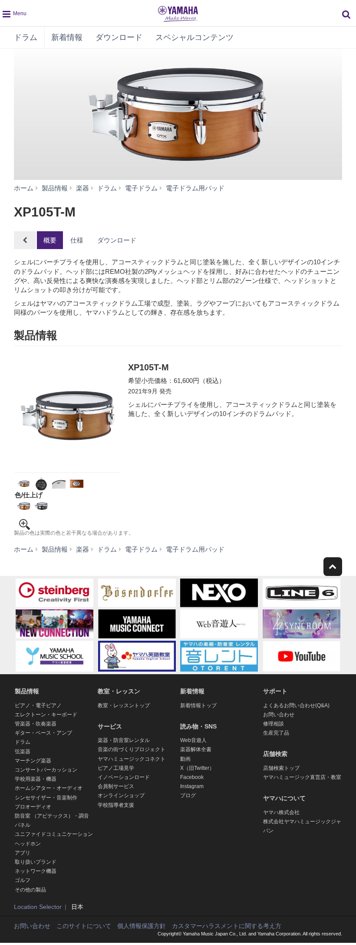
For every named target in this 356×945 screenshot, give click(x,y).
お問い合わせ (278, 715)
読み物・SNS (198, 726)
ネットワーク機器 (35, 871)
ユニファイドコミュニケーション (54, 834)
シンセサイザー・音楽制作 (46, 798)
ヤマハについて (284, 798)
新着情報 (66, 37)
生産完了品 (276, 733)
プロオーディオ (33, 807)
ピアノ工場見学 (116, 768)
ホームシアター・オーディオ (48, 788)
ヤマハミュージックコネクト (131, 759)
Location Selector (38, 906)
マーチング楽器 (33, 761)
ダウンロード (119, 37)
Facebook (192, 777)
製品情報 (27, 691)
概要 (49, 240)
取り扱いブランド (35, 862)
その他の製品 (30, 890)
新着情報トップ (198, 705)
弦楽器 (22, 752)
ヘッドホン (28, 844)
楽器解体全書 (195, 749)
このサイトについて (83, 925)
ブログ (188, 795)
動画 (185, 759)
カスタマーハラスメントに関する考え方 (226, 925)
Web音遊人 (193, 740)
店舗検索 (275, 753)
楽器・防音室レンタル (124, 740)
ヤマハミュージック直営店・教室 (302, 777)
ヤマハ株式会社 (281, 812)
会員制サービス (116, 786)
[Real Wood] (23, 506)
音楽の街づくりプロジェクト (131, 749)
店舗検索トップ (281, 768)
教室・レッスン (119, 691)
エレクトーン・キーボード (46, 715)
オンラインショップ (121, 795)
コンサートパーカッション (46, 770)
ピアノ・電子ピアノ (38, 705)
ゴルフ (22, 880)
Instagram (192, 786)
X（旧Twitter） (197, 768)
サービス (110, 726)
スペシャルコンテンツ (194, 37)
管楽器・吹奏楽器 (35, 724)
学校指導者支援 (116, 805)
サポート (275, 691)
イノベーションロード (124, 777)
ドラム (25, 37)
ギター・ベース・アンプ (43, 733)
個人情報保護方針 (141, 925)
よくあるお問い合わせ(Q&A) (296, 705)
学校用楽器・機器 (35, 779)
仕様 (76, 240)
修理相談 (273, 724)
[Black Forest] (41, 506)
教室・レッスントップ (124, 705)
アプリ (22, 853)
